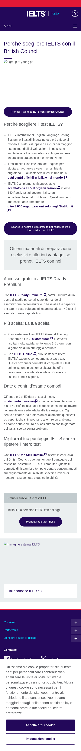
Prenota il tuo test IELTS (40, 521)
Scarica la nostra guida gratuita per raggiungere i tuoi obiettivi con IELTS (40, 228)
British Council (13, 14)
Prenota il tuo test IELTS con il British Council (38, 111)
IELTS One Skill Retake (26, 455)
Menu (8, 26)
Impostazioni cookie (40, 738)
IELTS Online (23, 354)
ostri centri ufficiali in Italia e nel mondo (35, 177)
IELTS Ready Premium (26, 295)
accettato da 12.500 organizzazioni (32, 188)
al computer (40, 339)
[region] (40, 705)
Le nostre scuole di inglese (20, 637)
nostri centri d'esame (19, 401)
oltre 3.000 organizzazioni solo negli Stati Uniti (40, 206)
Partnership (11, 630)
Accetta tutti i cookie (40, 725)
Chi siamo (10, 622)
